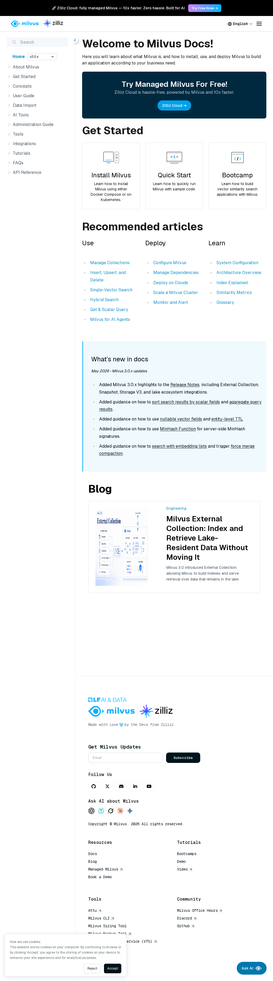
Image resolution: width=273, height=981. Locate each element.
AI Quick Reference (107, 884)
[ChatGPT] (91, 811)
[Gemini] (130, 811)
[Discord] (121, 786)
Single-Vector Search (111, 290)
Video (182, 869)
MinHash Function (178, 429)
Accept (112, 968)
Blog (92, 861)
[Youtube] (149, 786)
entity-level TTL (227, 419)
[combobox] (240, 23)
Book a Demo (100, 876)
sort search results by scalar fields (186, 402)
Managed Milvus (103, 869)
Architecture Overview (238, 272)
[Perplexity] (101, 811)
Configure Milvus (169, 262)
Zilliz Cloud (172, 105)
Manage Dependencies (176, 272)
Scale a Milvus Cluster (175, 292)
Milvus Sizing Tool (107, 925)
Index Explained (232, 282)
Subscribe (183, 757)
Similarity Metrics (234, 292)
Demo (181, 861)
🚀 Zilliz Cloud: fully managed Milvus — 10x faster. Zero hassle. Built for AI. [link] (119, 8)
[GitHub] (93, 786)
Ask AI (247, 968)
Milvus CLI (99, 918)
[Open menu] (259, 24)
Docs (92, 853)
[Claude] (120, 811)
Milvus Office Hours (197, 910)
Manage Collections (110, 262)
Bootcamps (186, 853)
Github (183, 925)
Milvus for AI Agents (110, 319)
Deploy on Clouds (170, 282)
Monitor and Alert (170, 302)
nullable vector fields (181, 419)
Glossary (225, 302)
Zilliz (167, 724)
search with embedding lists (179, 446)
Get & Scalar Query (109, 309)
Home (19, 56)
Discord (184, 918)
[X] (107, 786)
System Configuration (237, 262)
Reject (92, 968)
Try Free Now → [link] (204, 8)
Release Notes (184, 384)
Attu (92, 910)
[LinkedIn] (135, 786)
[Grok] (110, 811)
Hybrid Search (104, 300)
